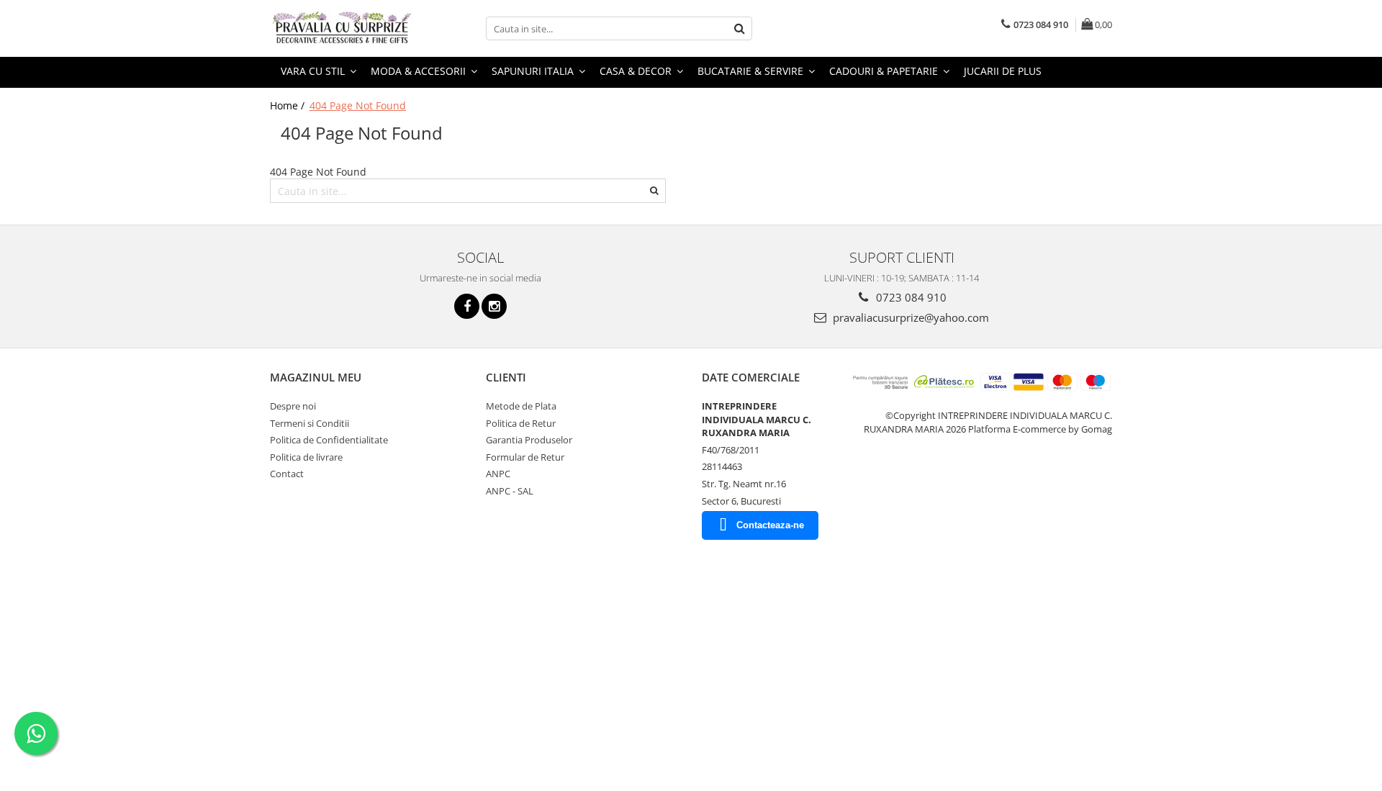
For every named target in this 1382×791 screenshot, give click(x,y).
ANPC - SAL (509, 490)
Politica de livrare (306, 457)
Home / (288, 105)
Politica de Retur (521, 423)
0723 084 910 (910, 297)
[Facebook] (466, 306)
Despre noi (293, 405)
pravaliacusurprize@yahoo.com (909, 317)
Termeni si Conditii (309, 423)
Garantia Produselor (529, 439)
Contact (287, 473)
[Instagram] (494, 306)
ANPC (498, 473)
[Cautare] (739, 28)
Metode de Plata (521, 405)
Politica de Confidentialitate (329, 439)
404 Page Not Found (358, 105)
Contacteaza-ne (770, 525)
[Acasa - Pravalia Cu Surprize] (342, 28)
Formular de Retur (525, 457)
